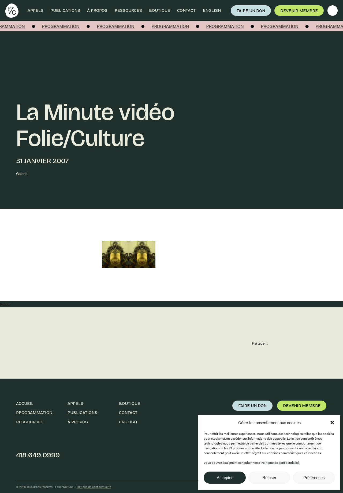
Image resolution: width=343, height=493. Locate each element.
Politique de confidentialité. (280, 462)
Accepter (225, 477)
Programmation (34, 412)
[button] (332, 422)
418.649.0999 (38, 455)
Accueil (24, 403)
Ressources (128, 10)
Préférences (314, 477)
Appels (35, 10)
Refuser (269, 477)
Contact (186, 10)
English (212, 10)
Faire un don (251, 10)
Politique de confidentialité (93, 487)
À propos (97, 10)
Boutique (159, 10)
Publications (65, 10)
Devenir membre (299, 10)
